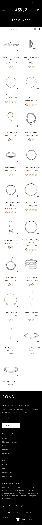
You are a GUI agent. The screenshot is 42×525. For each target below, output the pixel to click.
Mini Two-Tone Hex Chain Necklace (31, 96)
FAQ (4, 469)
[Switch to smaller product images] (39, 29)
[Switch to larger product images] (35, 29)
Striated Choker (10, 168)
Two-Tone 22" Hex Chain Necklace (31, 241)
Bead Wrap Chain (11, 132)
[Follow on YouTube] (15, 505)
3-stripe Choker (31, 278)
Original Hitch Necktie (11, 240)
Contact (5, 450)
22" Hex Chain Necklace (31, 203)
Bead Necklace (11, 278)
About (4, 438)
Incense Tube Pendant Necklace (11, 58)
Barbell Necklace (11, 313)
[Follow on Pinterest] (9, 505)
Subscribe (11, 425)
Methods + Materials (9, 442)
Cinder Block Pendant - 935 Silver (10, 349)
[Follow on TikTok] (22, 505)
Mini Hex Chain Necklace (11, 95)
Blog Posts (6, 453)
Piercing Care (7, 476)
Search (4, 465)
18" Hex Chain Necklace (31, 168)
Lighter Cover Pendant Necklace (31, 58)
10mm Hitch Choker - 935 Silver (31, 349)
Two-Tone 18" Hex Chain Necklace (11, 203)
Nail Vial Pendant (31, 313)
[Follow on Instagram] (3, 505)
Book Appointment (9, 446)
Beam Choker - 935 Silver (11, 382)
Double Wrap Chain (31, 132)
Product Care (7, 472)
